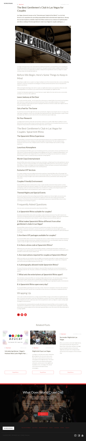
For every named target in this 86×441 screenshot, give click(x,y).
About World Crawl (43, 427)
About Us (43, 414)
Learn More (34, 427)
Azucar (75, 5)
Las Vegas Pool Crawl (43, 5)
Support (67, 427)
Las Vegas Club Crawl (55, 5)
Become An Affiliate (26, 427)
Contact (81, 5)
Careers (51, 427)
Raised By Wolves (67, 5)
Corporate (56, 427)
